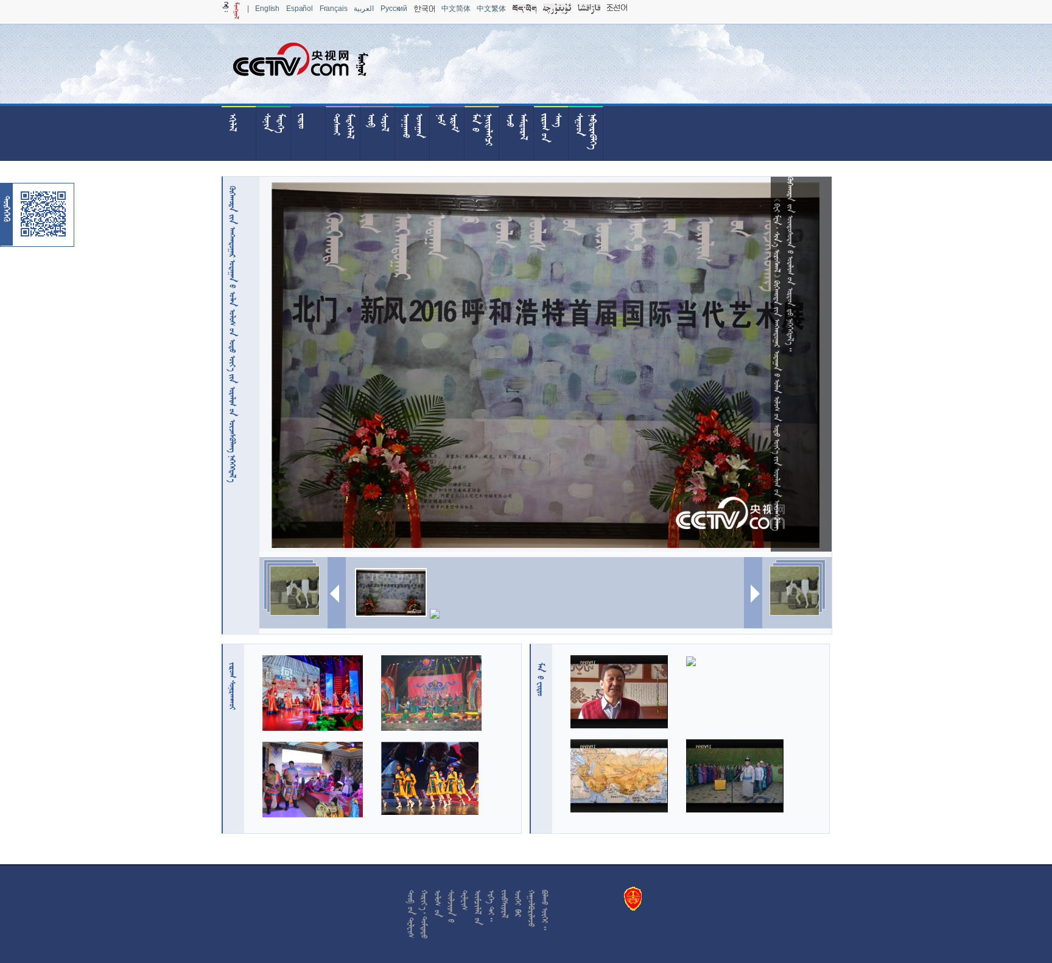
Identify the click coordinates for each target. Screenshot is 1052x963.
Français (334, 8)
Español (299, 8)
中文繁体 (491, 8)
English (267, 8)
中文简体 (455, 8)
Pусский (393, 8)
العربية (364, 8)
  (232, 686)
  (540, 679)
